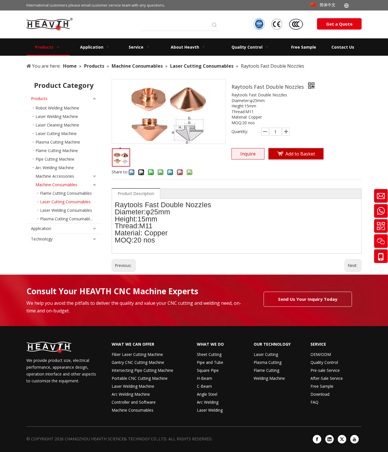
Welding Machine (269, 378)
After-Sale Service (326, 378)
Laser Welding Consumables (66, 210)
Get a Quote (339, 24)
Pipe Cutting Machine (55, 159)
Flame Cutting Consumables (66, 193)
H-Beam (204, 378)
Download (319, 394)
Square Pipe (208, 370)
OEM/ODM (320, 354)
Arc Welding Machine (55, 167)
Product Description (136, 193)
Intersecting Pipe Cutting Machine (142, 370)
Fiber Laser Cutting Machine (137, 354)
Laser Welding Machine (57, 116)
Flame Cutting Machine (57, 150)
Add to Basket (300, 154)
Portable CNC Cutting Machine (140, 378)
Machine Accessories (55, 176)
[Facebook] (317, 439)
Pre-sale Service (325, 370)
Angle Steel (207, 394)
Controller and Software (134, 402)
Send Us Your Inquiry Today (307, 299)
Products (39, 98)
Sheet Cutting (209, 354)
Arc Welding (207, 402)
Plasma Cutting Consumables (67, 218)
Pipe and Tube (210, 362)
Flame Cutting (266, 370)
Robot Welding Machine (57, 108)
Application (41, 228)
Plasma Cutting (267, 362)
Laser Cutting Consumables (65, 201)
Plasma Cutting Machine (58, 142)
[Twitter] (342, 439)
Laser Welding (210, 410)
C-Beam (204, 386)
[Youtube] (354, 439)
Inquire (248, 154)
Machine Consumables (56, 184)
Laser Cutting (266, 354)
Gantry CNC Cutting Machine (138, 362)
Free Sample (321, 386)
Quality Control (324, 362)
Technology (42, 239)
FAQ (314, 402)
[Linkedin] (329, 439)
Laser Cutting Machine (56, 133)
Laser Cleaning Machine (57, 125)
